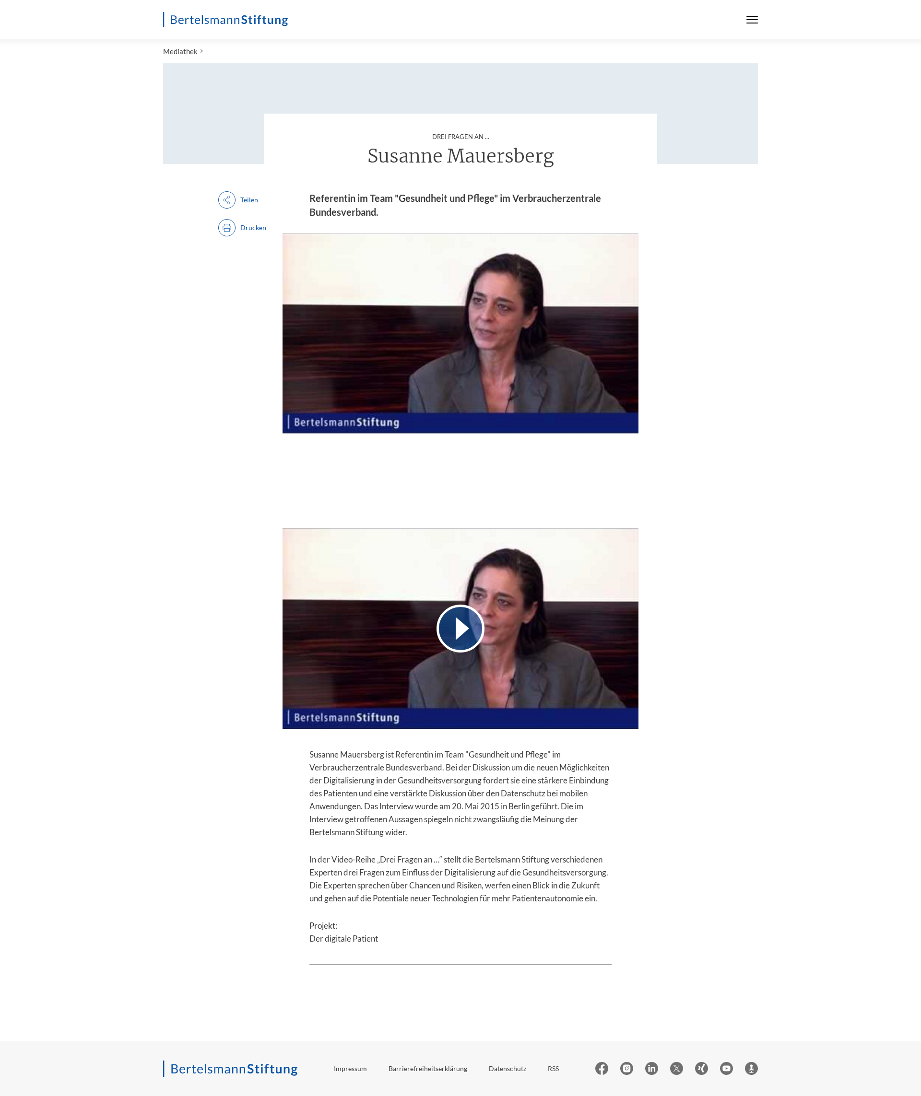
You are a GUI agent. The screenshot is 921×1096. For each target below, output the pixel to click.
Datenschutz (507, 1068)
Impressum (350, 1068)
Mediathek (180, 51)
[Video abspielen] (460, 628)
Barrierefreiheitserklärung (428, 1068)
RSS (553, 1068)
